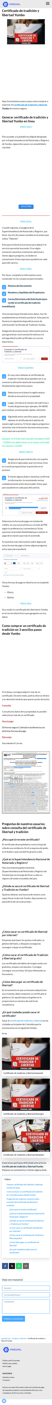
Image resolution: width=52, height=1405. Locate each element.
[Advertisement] (26, 72)
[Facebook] (5, 1266)
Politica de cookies (10, 1363)
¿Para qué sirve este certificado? (23, 1209)
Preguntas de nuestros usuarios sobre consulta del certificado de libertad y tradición (23, 1202)
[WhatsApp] (19, 1266)
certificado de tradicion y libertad (26, 1020)
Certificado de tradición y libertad (30, 104)
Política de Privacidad (11, 1360)
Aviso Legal (7, 1366)
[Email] (26, 1266)
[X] (12, 1266)
